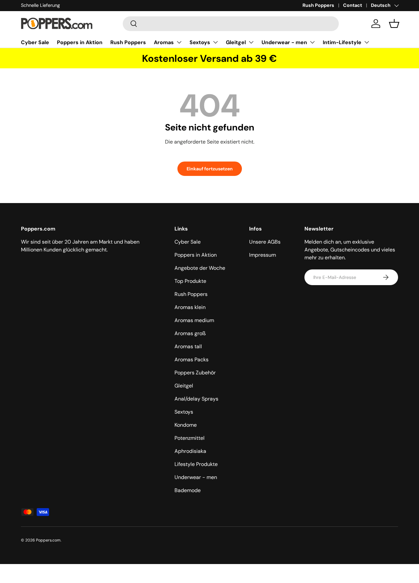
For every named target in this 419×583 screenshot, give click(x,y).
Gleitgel (236, 42)
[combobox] (231, 23)
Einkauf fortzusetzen (210, 169)
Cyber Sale (35, 42)
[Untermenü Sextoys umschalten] (215, 42)
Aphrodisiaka (190, 451)
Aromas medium (194, 320)
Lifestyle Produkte (196, 464)
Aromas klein (190, 307)
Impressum (262, 254)
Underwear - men (284, 42)
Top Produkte (190, 281)
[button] (394, 23)
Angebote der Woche (199, 268)
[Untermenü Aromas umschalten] (179, 42)
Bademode (187, 490)
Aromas (164, 42)
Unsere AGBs (265, 241)
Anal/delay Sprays (196, 398)
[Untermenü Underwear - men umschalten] (312, 42)
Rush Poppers (318, 5)
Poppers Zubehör (195, 372)
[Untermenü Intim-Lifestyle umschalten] (367, 42)
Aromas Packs (191, 359)
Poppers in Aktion (79, 42)
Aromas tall (188, 346)
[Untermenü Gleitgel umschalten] (251, 42)
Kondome (185, 424)
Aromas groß (190, 333)
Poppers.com (48, 540)
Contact (352, 5)
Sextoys (200, 42)
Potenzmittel (189, 438)
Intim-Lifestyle (342, 42)
